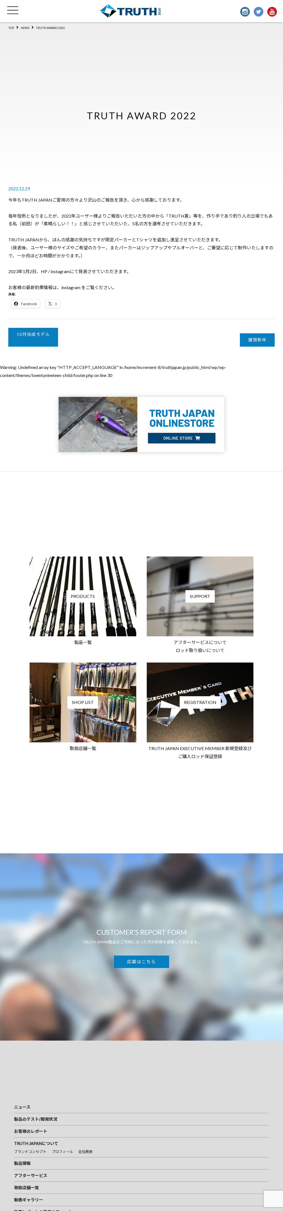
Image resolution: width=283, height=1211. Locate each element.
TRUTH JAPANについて (36, 1143)
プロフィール (62, 1151)
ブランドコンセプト (30, 1151)
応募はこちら (141, 961)
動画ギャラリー (28, 1199)
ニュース (22, 1106)
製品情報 (22, 1163)
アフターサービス (30, 1175)
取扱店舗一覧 (26, 1187)
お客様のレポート (30, 1131)
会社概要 (85, 1151)
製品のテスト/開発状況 (35, 1119)
